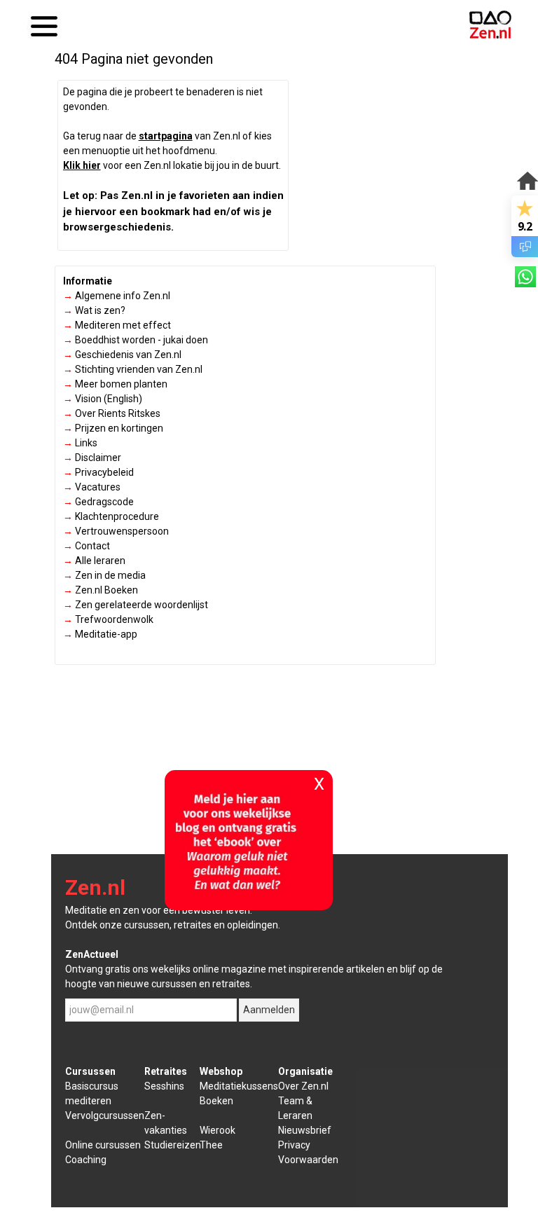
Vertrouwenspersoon (116, 531)
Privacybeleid (98, 472)
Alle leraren (94, 560)
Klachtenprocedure (111, 516)
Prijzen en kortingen (113, 428)
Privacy (294, 1145)
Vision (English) (102, 398)
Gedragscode (98, 501)
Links (80, 442)
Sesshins (164, 1086)
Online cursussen (103, 1145)
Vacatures (91, 487)
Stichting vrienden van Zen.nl (132, 369)
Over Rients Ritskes (111, 413)
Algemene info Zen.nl (116, 295)
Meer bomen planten (115, 384)
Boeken (216, 1100)
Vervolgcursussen (104, 1115)
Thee (211, 1145)
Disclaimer (92, 457)
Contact (86, 545)
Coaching (85, 1159)
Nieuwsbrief (304, 1130)
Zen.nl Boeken (100, 590)
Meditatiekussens (239, 1086)
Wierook (217, 1130)
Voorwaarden (308, 1159)
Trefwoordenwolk (108, 619)
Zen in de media (104, 575)
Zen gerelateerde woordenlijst (135, 604)
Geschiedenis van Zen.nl (122, 354)
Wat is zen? (94, 310)
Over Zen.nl (303, 1086)
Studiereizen (172, 1145)
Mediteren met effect (117, 325)
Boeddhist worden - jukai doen (135, 339)
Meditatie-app (100, 634)
